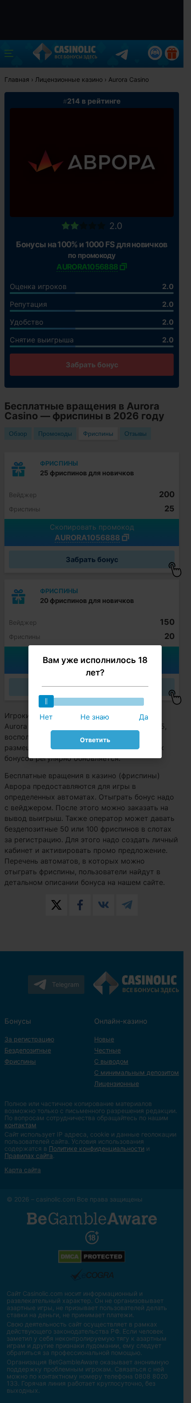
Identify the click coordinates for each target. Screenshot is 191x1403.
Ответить (95, 740)
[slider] (46, 701)
